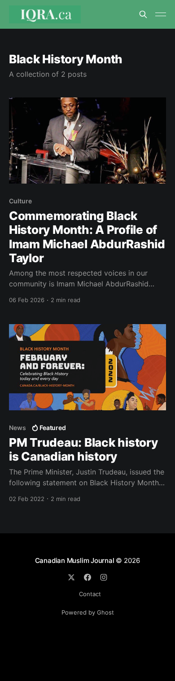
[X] (71, 577)
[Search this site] (143, 14)
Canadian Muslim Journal (75, 560)
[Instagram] (103, 577)
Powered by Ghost (87, 612)
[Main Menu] (160, 14)
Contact (90, 594)
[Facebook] (87, 577)
